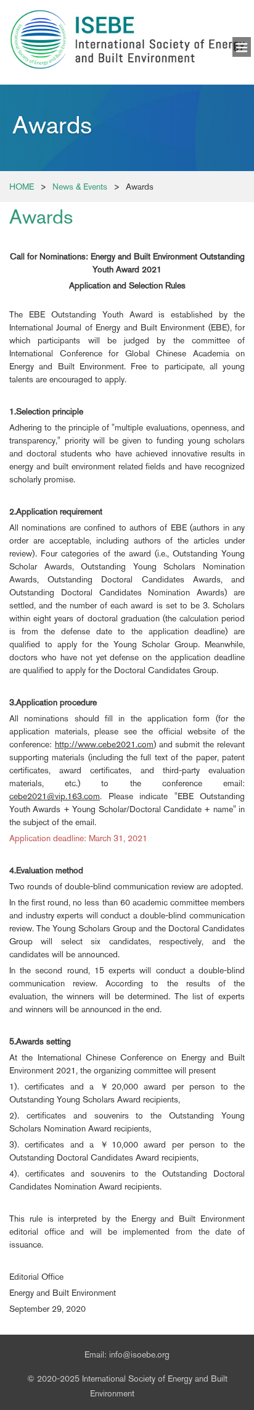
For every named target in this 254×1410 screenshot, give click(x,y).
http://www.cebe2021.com (104, 744)
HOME (21, 186)
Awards (140, 186)
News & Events (79, 186)
